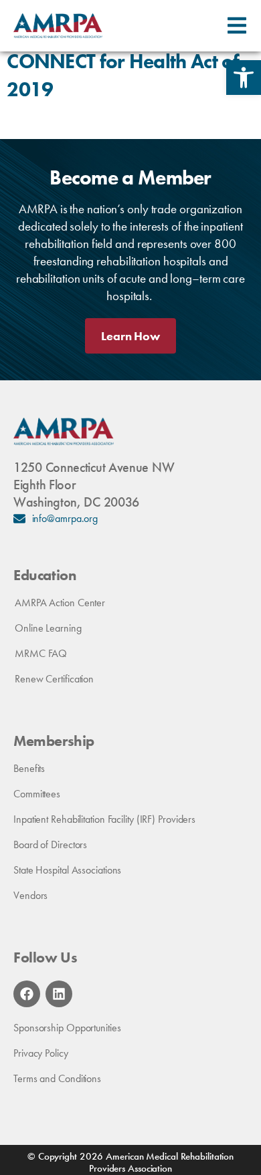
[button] (243, 77)
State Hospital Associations (67, 870)
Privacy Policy (40, 1053)
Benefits (29, 768)
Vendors (30, 895)
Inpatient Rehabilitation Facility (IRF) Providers (104, 819)
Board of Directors (50, 844)
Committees (36, 794)
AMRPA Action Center (60, 603)
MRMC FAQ (41, 653)
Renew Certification (54, 679)
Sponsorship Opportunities (67, 1028)
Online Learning (48, 628)
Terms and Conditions (57, 1078)
